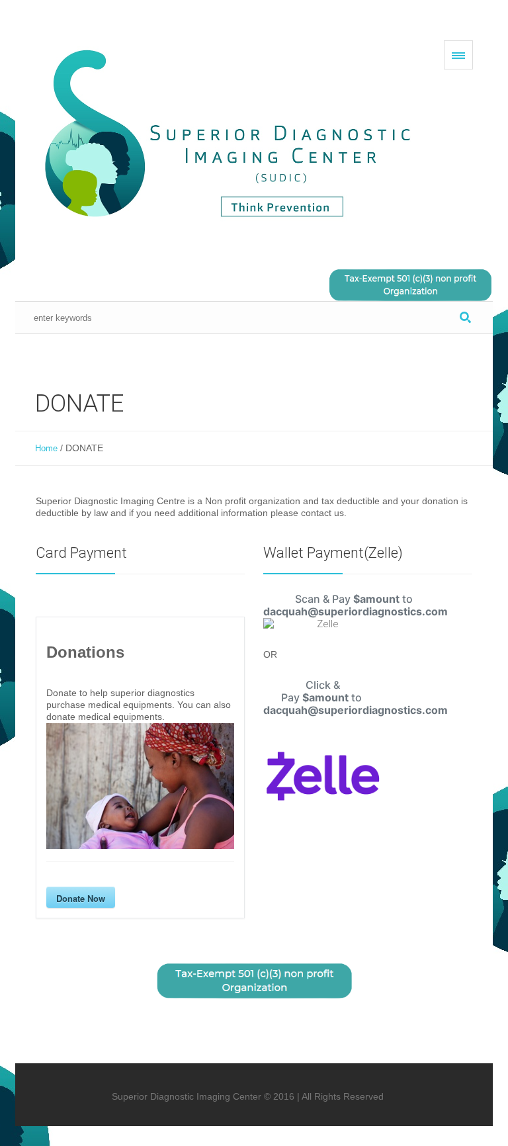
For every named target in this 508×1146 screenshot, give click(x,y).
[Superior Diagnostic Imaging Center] (233, 135)
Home (46, 448)
